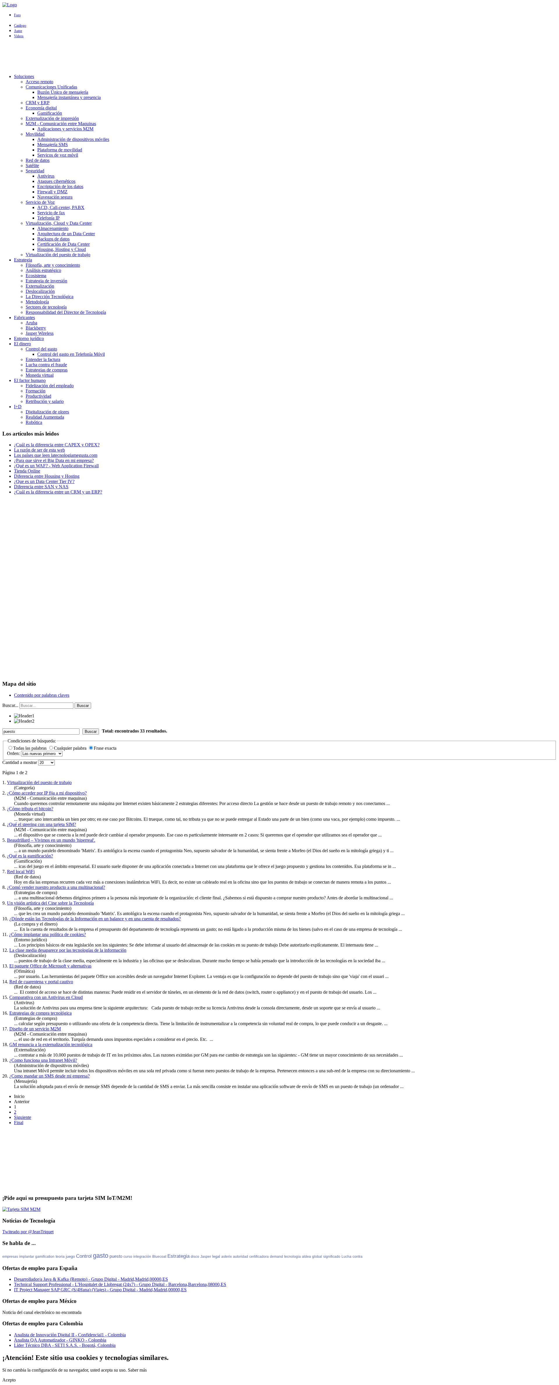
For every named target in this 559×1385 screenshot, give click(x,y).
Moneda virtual (40, 375)
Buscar (83, 705)
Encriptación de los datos (60, 186)
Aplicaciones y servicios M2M (65, 128)
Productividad (38, 396)
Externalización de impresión (52, 118)
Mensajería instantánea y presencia (69, 97)
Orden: (14, 753)
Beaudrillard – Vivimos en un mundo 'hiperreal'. (51, 840)
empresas (10, 1257)
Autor (18, 31)
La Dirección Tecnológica (49, 296)
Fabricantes (24, 317)
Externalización (40, 286)
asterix (226, 1257)
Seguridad (35, 170)
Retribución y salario (45, 401)
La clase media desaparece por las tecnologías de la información (67, 950)
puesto (115, 1256)
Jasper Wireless (40, 333)
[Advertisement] (279, 56)
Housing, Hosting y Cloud (61, 249)
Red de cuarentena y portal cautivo (41, 981)
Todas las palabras (30, 748)
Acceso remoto (39, 81)
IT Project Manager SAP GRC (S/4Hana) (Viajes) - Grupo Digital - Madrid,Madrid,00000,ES (100, 1289)
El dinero (22, 343)
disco (195, 1257)
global (317, 1257)
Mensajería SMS (52, 144)
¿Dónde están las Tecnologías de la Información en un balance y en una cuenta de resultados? (95, 918)
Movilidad (35, 134)
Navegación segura (54, 196)
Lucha (346, 1257)
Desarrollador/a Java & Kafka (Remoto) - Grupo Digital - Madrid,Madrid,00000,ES (91, 1279)
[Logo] (9, 4)
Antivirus (45, 176)
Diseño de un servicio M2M (35, 1028)
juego (70, 1256)
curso (127, 1257)
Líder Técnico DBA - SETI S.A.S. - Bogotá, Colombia (65, 1345)
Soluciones (24, 76)
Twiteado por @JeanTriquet (28, 1231)
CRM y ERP (37, 102)
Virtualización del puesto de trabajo (58, 254)
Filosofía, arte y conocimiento (53, 265)
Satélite (32, 165)
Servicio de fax (51, 212)
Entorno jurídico (29, 338)
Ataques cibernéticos (56, 181)
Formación (35, 390)
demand (276, 1257)
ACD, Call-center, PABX (60, 207)
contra (357, 1257)
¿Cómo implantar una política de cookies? (47, 934)
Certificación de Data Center (63, 244)
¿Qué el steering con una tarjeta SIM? (41, 824)
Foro (17, 15)
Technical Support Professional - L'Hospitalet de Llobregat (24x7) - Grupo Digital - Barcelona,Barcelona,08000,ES (120, 1284)
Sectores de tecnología (46, 307)
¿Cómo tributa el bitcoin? (30, 808)
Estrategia (23, 259)
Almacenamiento (52, 228)
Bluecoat (159, 1257)
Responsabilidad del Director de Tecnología (66, 312)
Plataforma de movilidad (59, 149)
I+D (18, 406)
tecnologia (292, 1257)
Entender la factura (43, 359)
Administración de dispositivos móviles (73, 139)
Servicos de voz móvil (57, 155)
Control (84, 1256)
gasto (100, 1255)
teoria (60, 1257)
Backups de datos (53, 238)
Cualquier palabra (71, 748)
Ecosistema (36, 275)
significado (331, 1257)
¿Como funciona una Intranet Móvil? (43, 1060)
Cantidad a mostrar (20, 762)
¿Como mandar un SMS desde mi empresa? (49, 1075)
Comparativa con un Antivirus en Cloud (46, 997)
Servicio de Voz (40, 202)
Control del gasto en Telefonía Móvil (71, 354)
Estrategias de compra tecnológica (40, 1013)
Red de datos (37, 160)
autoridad (240, 1257)
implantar (26, 1257)
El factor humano (30, 380)
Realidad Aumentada (45, 417)
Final (18, 1122)
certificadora (259, 1257)
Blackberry (36, 328)
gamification (44, 1257)
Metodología (37, 301)
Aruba (31, 322)
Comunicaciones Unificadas (51, 86)
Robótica (34, 422)
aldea (306, 1257)
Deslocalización (40, 291)
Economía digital (41, 107)
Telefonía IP (48, 217)
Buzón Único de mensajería (62, 92)
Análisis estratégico (43, 270)
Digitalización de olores (47, 411)
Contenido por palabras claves (41, 695)
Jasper (205, 1257)
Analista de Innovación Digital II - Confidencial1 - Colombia (70, 1334)
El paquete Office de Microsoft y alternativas (50, 965)
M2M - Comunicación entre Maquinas (61, 123)
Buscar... (10, 705)
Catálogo (20, 26)
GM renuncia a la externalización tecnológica (50, 1044)
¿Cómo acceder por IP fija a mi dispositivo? (47, 792)
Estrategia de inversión (46, 280)
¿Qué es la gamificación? (30, 855)
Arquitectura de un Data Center (66, 233)
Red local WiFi (21, 871)
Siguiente (22, 1117)
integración (142, 1257)
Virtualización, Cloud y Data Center (59, 223)
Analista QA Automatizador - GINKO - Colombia (60, 1340)
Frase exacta (105, 748)
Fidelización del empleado (50, 385)
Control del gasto (41, 348)
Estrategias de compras (47, 369)
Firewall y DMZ (52, 191)
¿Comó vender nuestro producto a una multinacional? (56, 887)
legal (216, 1256)
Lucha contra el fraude (46, 364)
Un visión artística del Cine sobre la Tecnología (50, 903)
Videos (19, 36)
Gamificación (49, 113)
